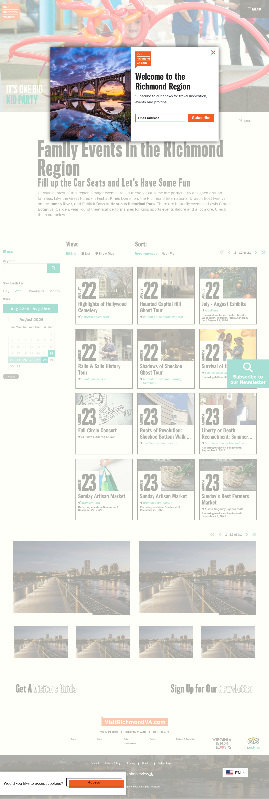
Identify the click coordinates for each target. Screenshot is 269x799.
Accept (94, 782)
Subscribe (201, 117)
